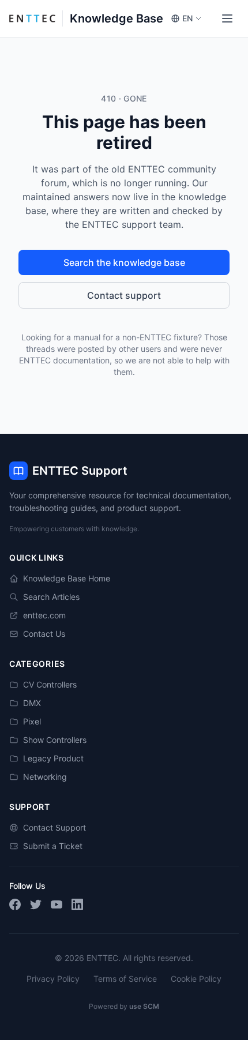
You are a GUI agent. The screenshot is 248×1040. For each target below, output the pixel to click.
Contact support (124, 295)
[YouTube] (56, 904)
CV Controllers (50, 684)
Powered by (124, 1006)
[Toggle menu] (227, 18)
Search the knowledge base (124, 262)
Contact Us (44, 634)
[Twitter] (36, 904)
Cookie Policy (196, 978)
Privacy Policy (53, 978)
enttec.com (44, 615)
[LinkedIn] (77, 904)
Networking (45, 777)
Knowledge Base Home (66, 578)
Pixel (32, 721)
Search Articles (51, 597)
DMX (32, 703)
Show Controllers (55, 740)
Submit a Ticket (52, 846)
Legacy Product (53, 758)
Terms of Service (125, 978)
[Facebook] (15, 904)
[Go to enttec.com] (32, 18)
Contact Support (54, 827)
